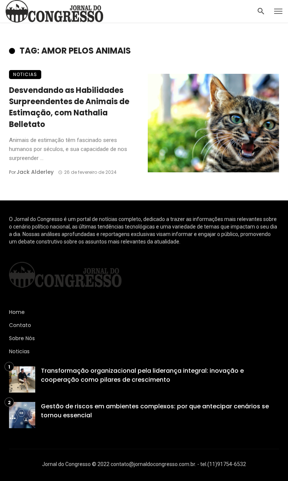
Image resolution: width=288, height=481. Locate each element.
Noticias (25, 74)
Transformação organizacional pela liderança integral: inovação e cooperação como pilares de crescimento (142, 375)
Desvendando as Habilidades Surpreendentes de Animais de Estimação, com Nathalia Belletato (69, 107)
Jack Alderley (35, 172)
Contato (20, 325)
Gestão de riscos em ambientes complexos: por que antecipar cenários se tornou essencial (155, 411)
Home (17, 312)
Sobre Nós (22, 338)
